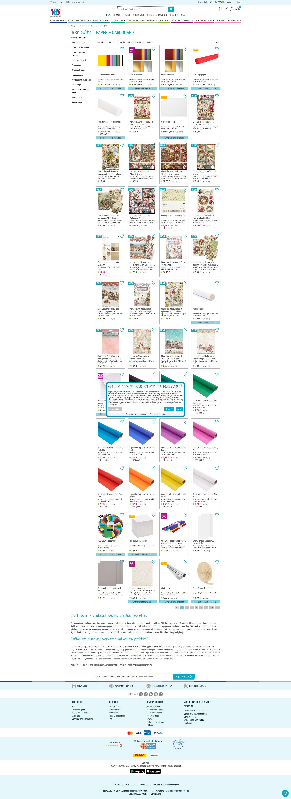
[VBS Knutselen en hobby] (55, 11)
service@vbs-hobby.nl (198, 714)
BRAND (112, 42)
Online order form (153, 706)
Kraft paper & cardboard (81, 80)
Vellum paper (77, 102)
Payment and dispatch (155, 709)
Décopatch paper (78, 70)
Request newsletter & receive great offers (116, 676)
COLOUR (101, 42)
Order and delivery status (194, 720)
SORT (215, 42)
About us (75, 706)
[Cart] (237, 9)
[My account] (232, 9)
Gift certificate (114, 706)
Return (149, 719)
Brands (174, 15)
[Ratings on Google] (114, 744)
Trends (126, 15)
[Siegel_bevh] (148, 745)
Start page (74, 26)
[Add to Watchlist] (122, 49)
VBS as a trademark (80, 713)
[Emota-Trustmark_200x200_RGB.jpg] (179, 744)
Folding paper (77, 75)
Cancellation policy (154, 713)
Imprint (143, 414)
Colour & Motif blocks (80, 47)
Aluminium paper (78, 42)
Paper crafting (84, 26)
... (206, 607)
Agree (179, 409)
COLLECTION (125, 42)
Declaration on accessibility (157, 722)
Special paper (77, 97)
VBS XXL (116, 15)
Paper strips (76, 84)
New (108, 15)
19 (212, 607)
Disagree (169, 409)
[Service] (221, 9)
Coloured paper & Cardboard (78, 54)
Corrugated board (79, 60)
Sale (183, 15)
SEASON (138, 42)
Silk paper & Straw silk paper (80, 91)
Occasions (138, 15)
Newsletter (113, 713)
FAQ (110, 719)
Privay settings (114, 409)
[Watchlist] (226, 9)
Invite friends (114, 709)
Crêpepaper (76, 65)
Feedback (188, 723)
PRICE (149, 42)
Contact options (190, 717)
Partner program (78, 709)
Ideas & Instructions (157, 15)
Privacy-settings (152, 716)
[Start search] (171, 9)
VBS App (149, 725)
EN (240, 2)
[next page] (217, 607)
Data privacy (131, 414)
